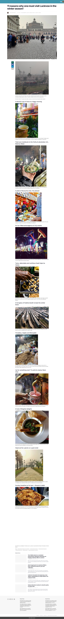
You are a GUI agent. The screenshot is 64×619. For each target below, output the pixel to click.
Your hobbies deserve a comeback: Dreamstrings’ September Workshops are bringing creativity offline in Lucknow (37, 556)
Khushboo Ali (30, 587)
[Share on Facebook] (12, 64)
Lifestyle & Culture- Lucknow (33, 12)
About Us (38, 615)
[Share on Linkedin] (12, 66)
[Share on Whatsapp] (12, 62)
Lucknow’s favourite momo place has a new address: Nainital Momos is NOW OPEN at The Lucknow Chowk (38, 576)
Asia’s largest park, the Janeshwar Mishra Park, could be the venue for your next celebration (37, 566)
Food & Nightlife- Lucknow (25, 12)
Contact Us (45, 615)
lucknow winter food (19, 550)
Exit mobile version (32, 617)
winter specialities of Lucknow (33, 550)
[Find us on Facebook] (8, 599)
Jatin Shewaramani (13, 12)
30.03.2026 (18, 12)
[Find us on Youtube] (14, 599)
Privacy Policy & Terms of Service (52, 615)
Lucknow (39, 12)
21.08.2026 (34, 587)
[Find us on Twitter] (10, 599)
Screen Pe (41, 615)
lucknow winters (25, 550)
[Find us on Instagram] (12, 599)
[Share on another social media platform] (12, 69)
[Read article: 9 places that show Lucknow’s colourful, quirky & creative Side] (21, 588)
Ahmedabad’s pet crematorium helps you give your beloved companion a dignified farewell (25, 601)
